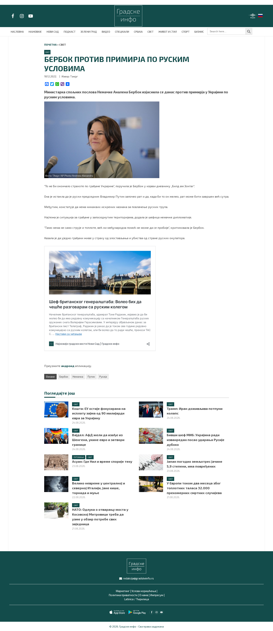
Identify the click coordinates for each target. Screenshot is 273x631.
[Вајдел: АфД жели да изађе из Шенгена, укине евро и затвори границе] (56, 435)
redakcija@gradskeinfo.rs (138, 578)
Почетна (50, 44)
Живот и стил (167, 31)
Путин (91, 376)
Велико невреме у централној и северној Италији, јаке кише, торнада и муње (98, 488)
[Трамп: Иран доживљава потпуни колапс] (151, 409)
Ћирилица (142, 599)
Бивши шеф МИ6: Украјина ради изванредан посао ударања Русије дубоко (195, 440)
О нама (143, 595)
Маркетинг (123, 591)
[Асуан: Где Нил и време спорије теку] (56, 462)
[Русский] (260, 15)
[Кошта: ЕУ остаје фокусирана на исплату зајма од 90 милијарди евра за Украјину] (56, 409)
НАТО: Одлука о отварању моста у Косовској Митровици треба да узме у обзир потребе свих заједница (100, 516)
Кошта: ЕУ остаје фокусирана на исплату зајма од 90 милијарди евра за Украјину (99, 413)
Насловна (17, 31)
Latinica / (130, 599)
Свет (150, 31)
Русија (103, 376)
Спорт (186, 31)
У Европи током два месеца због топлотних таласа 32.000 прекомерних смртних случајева (194, 488)
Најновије (35, 31)
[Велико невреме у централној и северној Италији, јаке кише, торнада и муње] (56, 483)
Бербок (63, 376)
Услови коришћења (143, 591)
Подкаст (70, 31)
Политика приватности (123, 595)
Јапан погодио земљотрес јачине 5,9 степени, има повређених (194, 463)
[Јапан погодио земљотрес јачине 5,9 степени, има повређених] (151, 462)
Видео (106, 31)
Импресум (156, 595)
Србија (138, 31)
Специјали (122, 31)
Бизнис (199, 31)
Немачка (78, 376)
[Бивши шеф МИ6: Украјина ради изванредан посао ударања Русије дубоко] (151, 435)
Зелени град (88, 31)
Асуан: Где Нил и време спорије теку (102, 461)
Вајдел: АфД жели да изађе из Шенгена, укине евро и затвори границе (98, 440)
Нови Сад (53, 31)
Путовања (79, 457)
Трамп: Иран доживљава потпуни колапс (194, 411)
